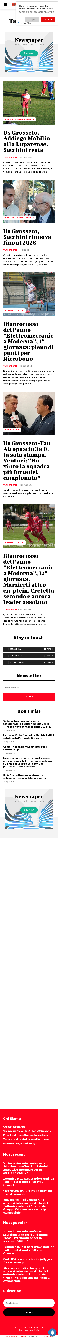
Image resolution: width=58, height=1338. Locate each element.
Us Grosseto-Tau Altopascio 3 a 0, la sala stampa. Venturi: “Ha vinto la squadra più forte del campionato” (27, 460)
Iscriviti (48, 662)
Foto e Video (12, 429)
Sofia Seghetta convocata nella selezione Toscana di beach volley (25, 776)
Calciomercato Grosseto (19, 119)
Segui (50, 655)
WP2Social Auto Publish (16, 1336)
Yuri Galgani (10, 157)
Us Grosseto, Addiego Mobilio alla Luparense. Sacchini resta (26, 141)
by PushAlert (26, 22)
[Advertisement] (29, 972)
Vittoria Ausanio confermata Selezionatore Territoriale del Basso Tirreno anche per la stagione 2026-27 (27, 723)
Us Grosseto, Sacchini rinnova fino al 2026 (27, 237)
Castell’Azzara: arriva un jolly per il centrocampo (25, 748)
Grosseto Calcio (14, 310)
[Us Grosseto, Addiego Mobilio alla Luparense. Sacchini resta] (29, 103)
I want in (29, 696)
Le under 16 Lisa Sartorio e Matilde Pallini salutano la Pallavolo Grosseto (28, 736)
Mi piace (48, 649)
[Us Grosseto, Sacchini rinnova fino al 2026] (29, 201)
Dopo (32, 19)
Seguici (48, 19)
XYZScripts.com (45, 1336)
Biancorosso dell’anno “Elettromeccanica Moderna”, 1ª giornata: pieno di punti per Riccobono (28, 341)
